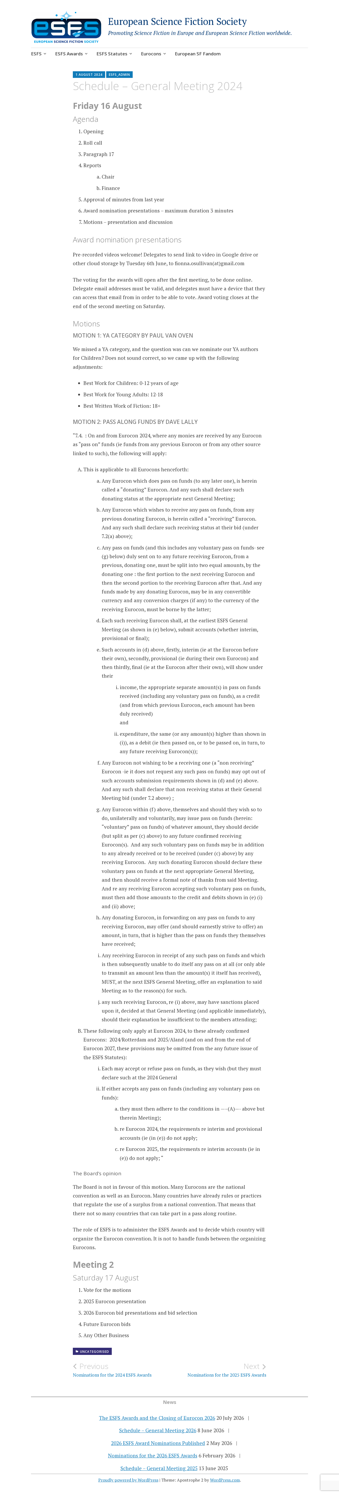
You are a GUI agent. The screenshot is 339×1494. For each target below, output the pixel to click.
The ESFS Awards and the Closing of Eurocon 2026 (157, 1418)
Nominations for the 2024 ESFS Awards (112, 1370)
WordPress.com (225, 1480)
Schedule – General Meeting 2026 (157, 1430)
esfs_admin (119, 74)
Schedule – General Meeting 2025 (159, 1468)
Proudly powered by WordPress (128, 1480)
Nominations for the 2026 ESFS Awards (152, 1455)
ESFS (36, 54)
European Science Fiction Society (177, 21)
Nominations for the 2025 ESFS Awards (227, 1370)
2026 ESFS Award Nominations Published (158, 1443)
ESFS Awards (69, 54)
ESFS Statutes (111, 54)
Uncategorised (94, 1351)
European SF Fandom (198, 54)
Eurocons (151, 54)
